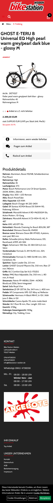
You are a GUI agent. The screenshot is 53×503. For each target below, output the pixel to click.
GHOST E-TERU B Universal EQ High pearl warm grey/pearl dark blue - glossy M (25, 41)
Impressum (8, 472)
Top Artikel (8, 446)
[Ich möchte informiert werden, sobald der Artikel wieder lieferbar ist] (26, 137)
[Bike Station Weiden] (27, 6)
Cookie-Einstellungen (17, 498)
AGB (5, 465)
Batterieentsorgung (11, 468)
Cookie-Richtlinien (41, 493)
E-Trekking (17, 24)
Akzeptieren (45, 498)
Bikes (8, 24)
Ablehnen (33, 498)
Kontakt (7, 459)
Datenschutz (9, 462)
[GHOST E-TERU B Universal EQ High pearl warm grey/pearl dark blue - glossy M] (26, 75)
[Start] (3, 24)
